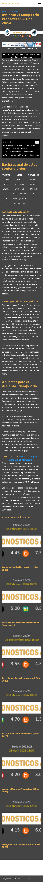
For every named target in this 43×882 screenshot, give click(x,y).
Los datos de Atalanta (17, 148)
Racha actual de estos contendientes (20, 145)
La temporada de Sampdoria (21, 151)
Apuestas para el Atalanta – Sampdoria (22, 155)
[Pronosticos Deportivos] (10, 3)
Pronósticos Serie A (10, 11)
